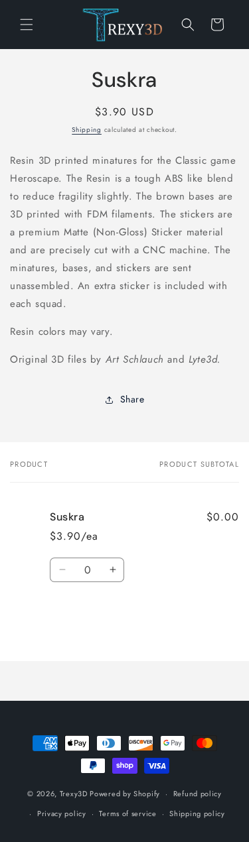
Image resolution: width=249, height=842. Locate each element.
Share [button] (132, 399)
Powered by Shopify (125, 793)
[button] (26, 24)
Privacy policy (61, 813)
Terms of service (127, 813)
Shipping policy (197, 813)
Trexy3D (74, 793)
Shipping (87, 130)
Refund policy (197, 793)
